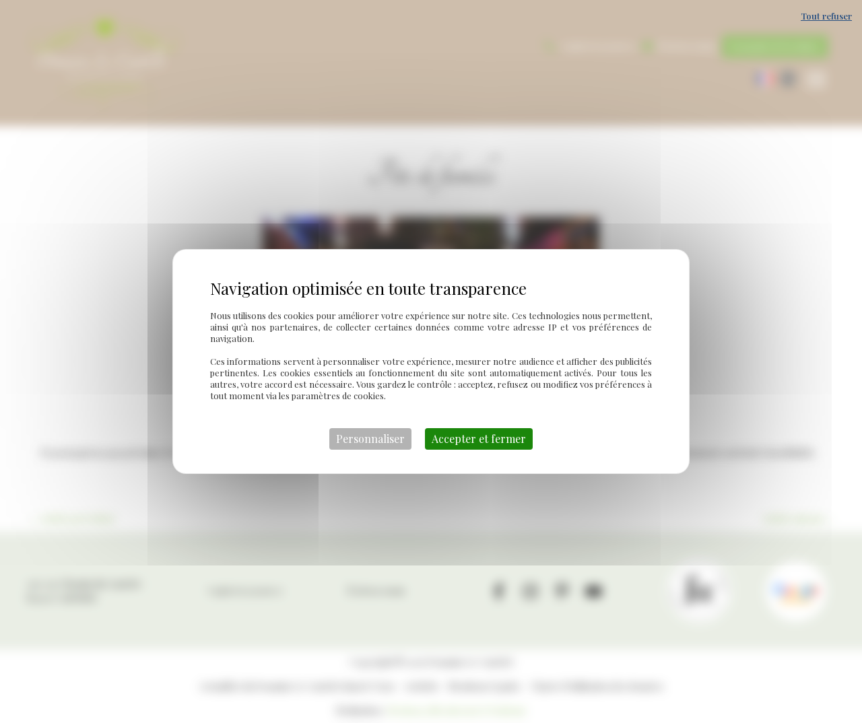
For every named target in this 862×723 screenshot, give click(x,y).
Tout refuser (826, 16)
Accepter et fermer (479, 439)
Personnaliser (370, 439)
